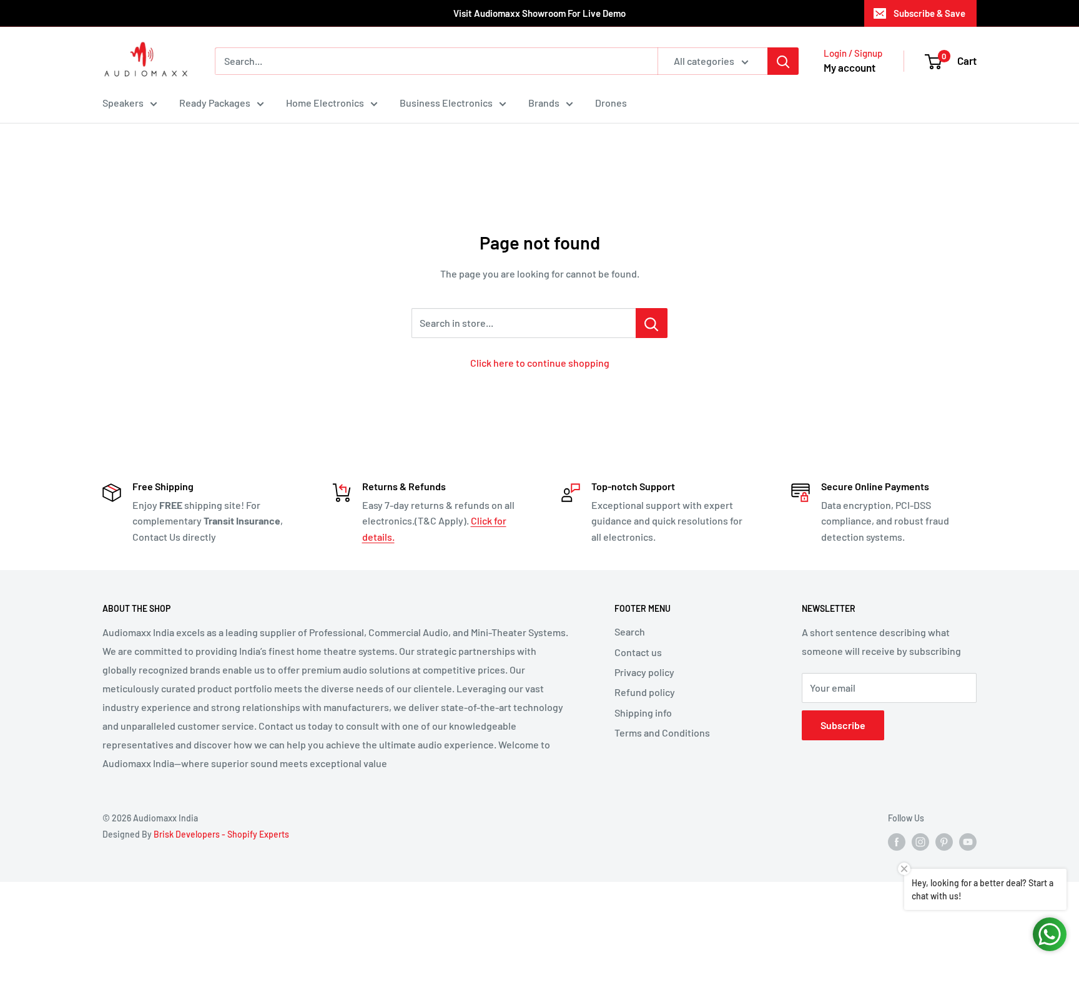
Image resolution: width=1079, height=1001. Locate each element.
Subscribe (842, 725)
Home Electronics (325, 103)
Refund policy (644, 692)
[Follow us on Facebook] (896, 842)
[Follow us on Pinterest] (944, 842)
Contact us (638, 652)
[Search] (783, 61)
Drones (611, 103)
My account (849, 67)
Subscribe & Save (929, 13)
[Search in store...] (652, 323)
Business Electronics (446, 103)
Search (629, 631)
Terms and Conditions (662, 732)
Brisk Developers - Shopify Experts (221, 834)
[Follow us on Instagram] (920, 842)
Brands (543, 103)
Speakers (123, 103)
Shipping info (643, 712)
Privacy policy (644, 672)
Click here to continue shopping (539, 363)
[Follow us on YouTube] (968, 842)
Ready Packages (214, 103)
